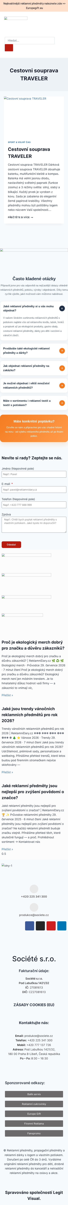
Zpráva (6, 514)
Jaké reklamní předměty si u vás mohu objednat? (33, 308)
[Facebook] (29, 925)
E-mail (6, 484)
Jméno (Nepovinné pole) (18, 468)
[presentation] (34, 116)
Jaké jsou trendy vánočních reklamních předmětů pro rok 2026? (30, 714)
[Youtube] (51, 925)
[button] (61, 23)
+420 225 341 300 (34, 896)
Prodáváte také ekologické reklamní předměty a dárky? (33, 350)
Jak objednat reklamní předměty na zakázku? (33, 368)
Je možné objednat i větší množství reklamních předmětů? (33, 385)
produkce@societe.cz (34, 915)
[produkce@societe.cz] (34, 907)
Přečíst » (7, 695)
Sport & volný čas (19, 142)
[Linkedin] (61, 925)
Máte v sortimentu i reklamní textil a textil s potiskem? (33, 403)
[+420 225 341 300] (34, 889)
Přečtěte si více (20, 217)
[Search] (9, 47)
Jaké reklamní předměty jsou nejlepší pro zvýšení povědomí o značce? (33, 791)
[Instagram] (40, 925)
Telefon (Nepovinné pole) (18, 499)
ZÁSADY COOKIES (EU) (34, 1005)
